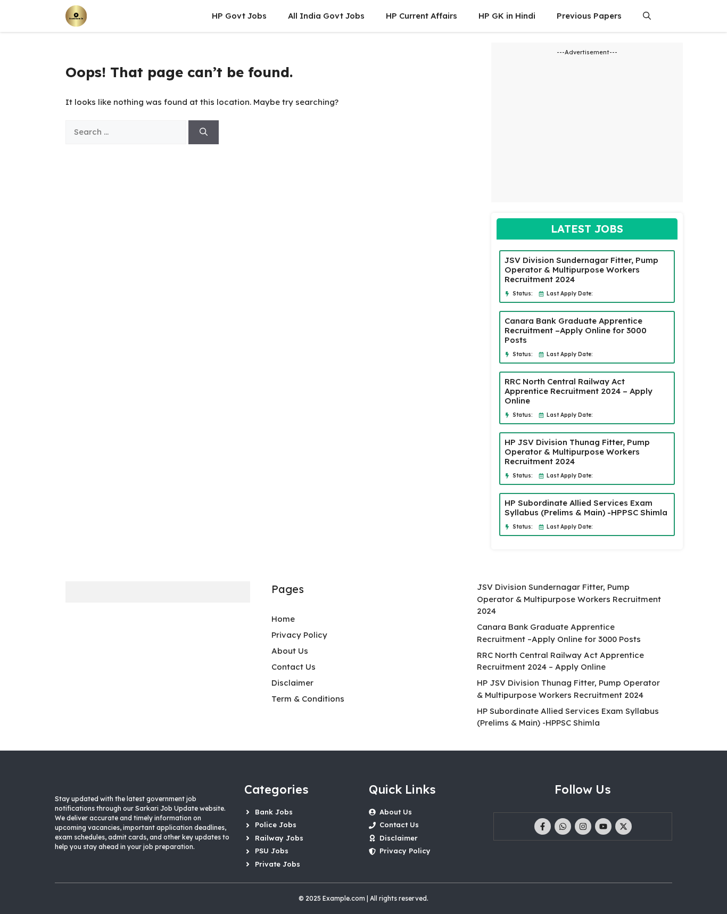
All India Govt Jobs (326, 16)
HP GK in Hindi (506, 16)
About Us (289, 651)
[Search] (203, 132)
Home (283, 619)
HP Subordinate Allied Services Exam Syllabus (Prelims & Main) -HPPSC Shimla (586, 507)
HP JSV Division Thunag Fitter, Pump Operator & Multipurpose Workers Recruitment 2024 (577, 451)
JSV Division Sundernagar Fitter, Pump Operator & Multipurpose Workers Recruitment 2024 (581, 269)
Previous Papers (589, 16)
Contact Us (293, 667)
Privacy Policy (299, 635)
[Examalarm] (76, 16)
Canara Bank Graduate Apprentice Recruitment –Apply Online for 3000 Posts (576, 330)
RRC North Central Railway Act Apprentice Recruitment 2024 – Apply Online (578, 391)
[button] (647, 16)
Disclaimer (292, 683)
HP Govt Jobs (239, 16)
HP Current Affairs (421, 16)
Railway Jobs (279, 838)
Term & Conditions (307, 699)
